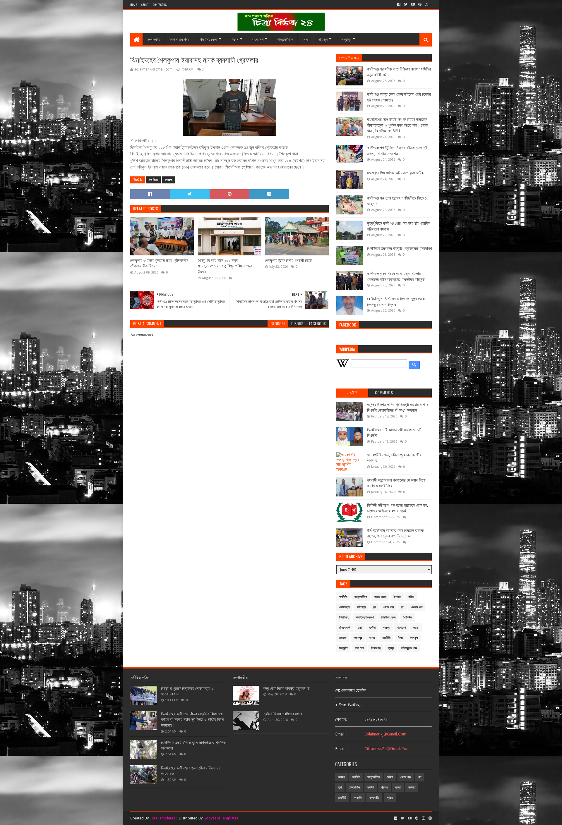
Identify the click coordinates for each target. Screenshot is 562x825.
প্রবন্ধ (386, 628)
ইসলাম (397, 597)
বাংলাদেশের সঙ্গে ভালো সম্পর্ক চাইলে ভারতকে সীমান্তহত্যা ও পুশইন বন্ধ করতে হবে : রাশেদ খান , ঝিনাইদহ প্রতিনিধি (397, 125)
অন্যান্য (346, 39)
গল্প (402, 607)
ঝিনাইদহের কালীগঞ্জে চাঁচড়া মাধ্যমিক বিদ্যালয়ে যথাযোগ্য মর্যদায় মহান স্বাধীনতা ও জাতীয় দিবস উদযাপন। (192, 719)
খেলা (305, 39)
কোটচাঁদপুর (344, 607)
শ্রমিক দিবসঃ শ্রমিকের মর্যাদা (282, 713)
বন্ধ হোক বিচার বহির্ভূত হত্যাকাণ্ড (286, 688)
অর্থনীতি (343, 597)
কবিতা (411, 597)
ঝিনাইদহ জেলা (208, 39)
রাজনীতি (386, 638)
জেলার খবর (416, 607)
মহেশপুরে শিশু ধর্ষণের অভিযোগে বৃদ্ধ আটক (395, 173)
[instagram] (426, 4)
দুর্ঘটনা (372, 628)
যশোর (372, 638)
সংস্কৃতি (343, 648)
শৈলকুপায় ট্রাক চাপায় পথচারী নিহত (288, 260)
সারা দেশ (359, 648)
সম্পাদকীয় (153, 39)
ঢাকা (360, 628)
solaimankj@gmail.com (385, 734)
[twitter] (406, 4)
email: (340, 734)
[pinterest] (420, 4)
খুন (374, 607)
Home (133, 4)
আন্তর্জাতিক (285, 39)
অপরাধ (341, 777)
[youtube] (413, 4)
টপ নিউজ (153, 179)
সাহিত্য (323, 39)
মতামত (342, 638)
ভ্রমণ (416, 628)
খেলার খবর (388, 607)
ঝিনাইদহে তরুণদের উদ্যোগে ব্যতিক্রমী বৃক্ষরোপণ (399, 248)
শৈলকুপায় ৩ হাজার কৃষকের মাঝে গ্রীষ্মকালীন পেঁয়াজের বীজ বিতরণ (159, 263)
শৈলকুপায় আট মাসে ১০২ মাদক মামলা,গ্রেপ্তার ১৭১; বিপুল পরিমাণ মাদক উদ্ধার (225, 266)
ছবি (340, 787)
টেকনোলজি (344, 628)
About (144, 4)
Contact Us (160, 4)
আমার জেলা (380, 597)
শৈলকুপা (168, 179)
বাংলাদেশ (257, 39)
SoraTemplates (162, 818)
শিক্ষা (400, 638)
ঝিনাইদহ (343, 617)
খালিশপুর (361, 607)
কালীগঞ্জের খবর (179, 39)
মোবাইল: (341, 719)
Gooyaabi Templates (220, 818)
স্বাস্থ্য (391, 648)
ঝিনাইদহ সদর (388, 617)
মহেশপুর (358, 638)
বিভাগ (235, 39)
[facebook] (399, 4)
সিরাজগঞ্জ (376, 648)
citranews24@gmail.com (386, 748)
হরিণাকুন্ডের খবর (409, 648)
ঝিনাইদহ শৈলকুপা (365, 617)
